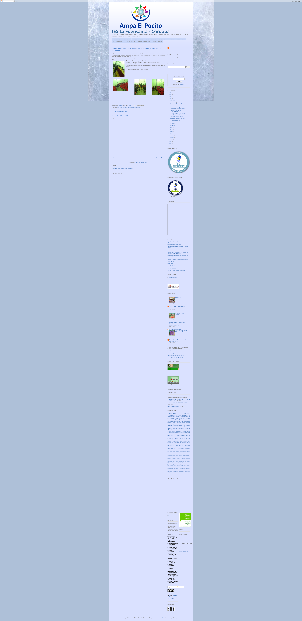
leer (189, 464)
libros (169, 416)
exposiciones (175, 434)
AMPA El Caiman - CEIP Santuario (177, 296)
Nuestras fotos (171, 39)
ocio (177, 468)
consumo (176, 439)
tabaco (186, 471)
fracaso (169, 442)
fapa (181, 441)
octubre (172, 123)
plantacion (185, 468)
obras (180, 428)
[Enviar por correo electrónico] (137, 105)
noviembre (172, 102)
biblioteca (184, 431)
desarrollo (174, 455)
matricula (176, 435)
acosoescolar (187, 436)
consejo (171, 439)
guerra (177, 461)
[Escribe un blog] (139, 105)
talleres (188, 446)
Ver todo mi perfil (171, 50)
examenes (170, 441)
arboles (186, 449)
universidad (181, 472)
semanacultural (175, 471)
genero (188, 434)
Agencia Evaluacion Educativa (174, 242)
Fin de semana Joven (175, 120)
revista (172, 446)
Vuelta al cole (178, 297)
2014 (170, 98)
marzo (172, 135)
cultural (179, 439)
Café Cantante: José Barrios (174, 350)
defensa (184, 454)
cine (186, 452)
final (185, 459)
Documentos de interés (151, 39)
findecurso (188, 459)
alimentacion (170, 438)
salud (175, 446)
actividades (119, 107)
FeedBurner (181, 84)
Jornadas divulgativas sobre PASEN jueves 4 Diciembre (177, 104)
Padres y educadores (157, 41)
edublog (188, 432)
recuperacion (174, 469)
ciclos (184, 452)
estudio (188, 458)
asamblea (170, 421)
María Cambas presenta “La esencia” (176, 355)
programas (169, 469)
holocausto (170, 462)
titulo (174, 472)
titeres (172, 472)
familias (184, 421)
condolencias (170, 454)
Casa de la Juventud (172, 250)
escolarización (179, 458)
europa (172, 459)
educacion (170, 434)
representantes (187, 469)
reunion (169, 446)
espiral (173, 424)
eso (173, 421)
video (176, 418)
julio (171, 127)
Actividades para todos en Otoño (177, 118)
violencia (170, 422)
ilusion (177, 462)
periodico (170, 445)
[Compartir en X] (140, 105)
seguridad (188, 435)
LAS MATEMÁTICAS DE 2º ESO (177, 306)
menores (175, 444)
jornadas (188, 462)
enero (171, 139)
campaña (188, 438)
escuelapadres (136, 107)
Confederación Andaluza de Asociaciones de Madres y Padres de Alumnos (178, 253)
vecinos (172, 436)
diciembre (172, 100)
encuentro (169, 458)
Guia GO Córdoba (172, 265)
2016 (170, 94)
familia (180, 421)
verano (183, 429)
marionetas (181, 465)
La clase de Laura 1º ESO (175, 329)
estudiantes (184, 458)
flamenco (169, 461)
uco (172, 448)
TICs (176, 419)
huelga (169, 428)
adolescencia (126, 107)
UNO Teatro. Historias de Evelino (175, 357)
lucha (178, 465)
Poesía (188, 448)
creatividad (176, 432)
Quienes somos (126, 39)
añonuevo (176, 438)
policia (182, 428)
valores (188, 424)
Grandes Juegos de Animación (174, 353)
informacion (178, 442)
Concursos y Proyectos (118, 41)
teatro (172, 429)
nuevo (179, 435)
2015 (170, 96)
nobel (172, 468)
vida (189, 472)
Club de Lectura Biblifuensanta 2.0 (177, 339)
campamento (187, 451)
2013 (170, 141)
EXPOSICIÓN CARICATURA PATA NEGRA (177, 403)
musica (179, 444)
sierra (169, 436)
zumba (172, 474)
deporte (188, 454)
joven (172, 435)
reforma (182, 469)
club (168, 439)
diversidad (187, 439)
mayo (171, 131)
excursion (176, 421)
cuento (178, 454)
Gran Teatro (170, 263)
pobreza (188, 468)
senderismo (187, 428)
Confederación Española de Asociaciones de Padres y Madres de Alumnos (178, 256)
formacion (184, 434)
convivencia (178, 427)
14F (177, 448)
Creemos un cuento (173, 341)
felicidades (184, 441)
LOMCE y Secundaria (131, 41)
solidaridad (171, 418)
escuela (169, 424)
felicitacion (179, 424)
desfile (177, 455)
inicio (169, 419)
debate (183, 439)
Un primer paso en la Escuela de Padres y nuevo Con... (177, 114)
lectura (183, 416)
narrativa (169, 468)
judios (172, 464)
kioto (186, 464)
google (169, 435)
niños (185, 444)
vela (187, 472)
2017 (170, 92)
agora (172, 449)
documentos (187, 455)
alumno (178, 449)
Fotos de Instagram (181, 39)
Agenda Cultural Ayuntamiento (174, 244)
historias (188, 461)
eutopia (175, 459)
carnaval (174, 452)
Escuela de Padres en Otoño (176, 116)
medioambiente (187, 465)
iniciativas (180, 462)
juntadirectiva (182, 464)
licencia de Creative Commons (172, 597)
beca (168, 451)
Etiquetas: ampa (183, 448)
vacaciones (178, 429)
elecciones (184, 427)
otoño (181, 468)
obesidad (175, 468)
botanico (177, 451)
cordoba (172, 432)
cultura (180, 432)
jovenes (169, 464)
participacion (177, 415)
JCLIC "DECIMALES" (173, 307)
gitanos (174, 461)
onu (179, 468)
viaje (174, 448)
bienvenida (173, 451)
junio (171, 129)
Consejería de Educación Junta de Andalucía (178, 259)
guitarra (182, 461)
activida (169, 449)
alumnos (181, 449)
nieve (182, 444)
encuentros (174, 458)
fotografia (181, 419)
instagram (184, 442)
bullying (183, 438)
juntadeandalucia (176, 464)
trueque (169, 448)
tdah (189, 471)
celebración (178, 452)
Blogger (176, 617)
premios (188, 421)
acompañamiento (171, 431)
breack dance (182, 451)
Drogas (131, 107)
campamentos (170, 452)
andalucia (176, 425)
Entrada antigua (160, 157)
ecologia (184, 432)
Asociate (135, 39)
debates (181, 454)
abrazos (182, 436)
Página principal (116, 39)
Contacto (141, 39)
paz (182, 435)
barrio (180, 438)
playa (173, 445)
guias (180, 461)
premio (176, 445)
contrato (174, 454)
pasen (188, 444)
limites (175, 465)
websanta (169, 474)
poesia (172, 419)
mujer (184, 424)
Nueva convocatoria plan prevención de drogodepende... (177, 107)
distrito (184, 455)
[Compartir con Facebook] (142, 105)
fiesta (180, 434)
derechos (188, 422)
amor (184, 449)
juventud (178, 416)
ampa (184, 418)
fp (171, 461)
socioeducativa (181, 471)
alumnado (174, 449)
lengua (172, 428)
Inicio (139, 157)
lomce (169, 444)
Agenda (175, 436)
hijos (185, 461)
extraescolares (176, 441)
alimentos (179, 422)
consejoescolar (171, 427)
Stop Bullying (162, 39)
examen (179, 459)
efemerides (171, 415)
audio (189, 449)
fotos (189, 441)
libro (189, 442)
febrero (172, 137)
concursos (187, 425)
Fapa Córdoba (171, 261)
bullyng (188, 431)
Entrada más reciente (118, 157)
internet (180, 418)
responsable (170, 471)
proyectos (181, 445)
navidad (187, 416)
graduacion (173, 442)
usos (185, 472)
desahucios (170, 455)
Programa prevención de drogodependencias (175, 111)
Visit (183, 551)
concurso (186, 413)
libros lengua (170, 465)
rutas (184, 435)
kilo (187, 442)
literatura (176, 428)
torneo (177, 472)
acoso (174, 422)
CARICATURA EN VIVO (173, 406)
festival (182, 459)
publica (185, 445)
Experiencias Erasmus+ (174, 325)
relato (188, 445)
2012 (170, 143)
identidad (173, 462)
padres (173, 416)
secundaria (179, 446)
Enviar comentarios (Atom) (142, 162)
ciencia (180, 425)
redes (179, 469)
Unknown (171, 48)
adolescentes (187, 419)
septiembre (173, 125)
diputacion (180, 455)
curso (183, 422)
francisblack (161, 617)
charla (169, 432)
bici (170, 451)
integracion (184, 462)
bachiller (188, 418)
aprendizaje (178, 431)
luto (171, 444)
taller (169, 429)
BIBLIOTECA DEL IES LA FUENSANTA (178, 312)
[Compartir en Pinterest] (143, 105)
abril (171, 133)
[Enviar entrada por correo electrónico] (134, 105)
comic (183, 425)
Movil (179, 436)
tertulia (169, 472)
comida (188, 452)
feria (189, 427)
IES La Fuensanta (172, 268)
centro (182, 452)
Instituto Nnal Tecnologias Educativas (176, 270)
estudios (169, 459)
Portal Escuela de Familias (144, 41)
